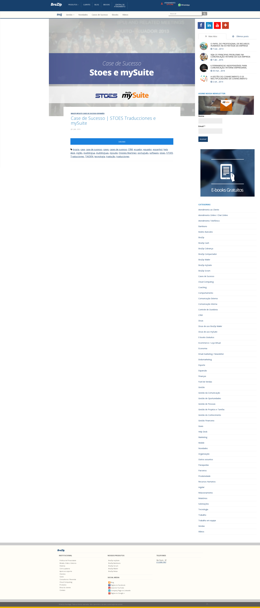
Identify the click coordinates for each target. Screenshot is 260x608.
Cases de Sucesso (89, 113)
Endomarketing (205, 359)
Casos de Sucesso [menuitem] (100, 14)
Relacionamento (205, 492)
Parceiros (202, 470)
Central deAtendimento (119, 6)
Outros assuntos (205, 459)
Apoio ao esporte (66, 571)
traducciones (122, 156)
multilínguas (102, 152)
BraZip (201, 237)
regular (201, 487)
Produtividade (204, 476)
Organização (203, 454)
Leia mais (121, 141)
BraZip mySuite (76, 113)
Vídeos (201, 531)
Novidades (203, 448)
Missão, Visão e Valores (68, 563)
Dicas (200, 320)
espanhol (157, 149)
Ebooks (106, 5)
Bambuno (202, 226)
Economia (202, 348)
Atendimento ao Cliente (208, 209)
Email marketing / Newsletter (211, 354)
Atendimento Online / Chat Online (213, 215)
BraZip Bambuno (114, 563)
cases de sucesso (118, 149)
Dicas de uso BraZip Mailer (210, 326)
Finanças (202, 376)
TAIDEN (89, 156)
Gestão (201, 387)
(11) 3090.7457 (161, 562)
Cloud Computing (206, 282)
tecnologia (99, 156)
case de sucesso (94, 149)
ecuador (138, 149)
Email (201, 126)
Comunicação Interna (207, 304)
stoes (162, 152)
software (154, 152)
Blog (97, 5)
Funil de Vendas (205, 381)
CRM (130, 149)
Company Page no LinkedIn (120, 590)
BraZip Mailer (204, 259)
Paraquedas (203, 465)
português (143, 152)
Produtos (63, 585)
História (62, 566)
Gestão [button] (69, 14)
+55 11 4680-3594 (199, 5)
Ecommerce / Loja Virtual (209, 343)
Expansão (101, 113)
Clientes (86, 5)
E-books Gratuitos (206, 337)
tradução (110, 156)
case (82, 149)
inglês (79, 152)
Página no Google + (117, 593)
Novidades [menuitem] (83, 14)
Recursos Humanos (207, 481)
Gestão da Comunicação (209, 393)
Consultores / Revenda (68, 579)
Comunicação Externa (208, 298)
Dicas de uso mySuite (207, 331)
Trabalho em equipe (207, 520)
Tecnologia (203, 509)
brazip (76, 149)
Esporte (201, 365)
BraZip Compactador (207, 254)
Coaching (202, 287)
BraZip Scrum (204, 270)
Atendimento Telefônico (209, 220)
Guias (200, 426)
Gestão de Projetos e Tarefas (211, 409)
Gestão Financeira (206, 420)
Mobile (201, 442)
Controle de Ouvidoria (208, 309)
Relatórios (202, 498)
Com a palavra (65, 569)
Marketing (202, 437)
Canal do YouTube (117, 588)
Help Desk (202, 431)
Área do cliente (65, 587)
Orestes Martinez (127, 152)
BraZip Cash (203, 243)
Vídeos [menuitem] (125, 14)
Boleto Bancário (205, 232)
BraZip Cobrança (205, 248)
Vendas (201, 526)
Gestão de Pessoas (206, 404)
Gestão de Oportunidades (209, 398)
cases (106, 149)
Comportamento (205, 293)
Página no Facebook (117, 585)
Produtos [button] (73, 5)
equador (147, 149)
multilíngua (89, 152)
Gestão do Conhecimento (209, 415)
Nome (201, 116)
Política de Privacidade (68, 560)
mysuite (114, 152)
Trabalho (202, 515)
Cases (62, 577)
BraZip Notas (113, 571)
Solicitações (203, 504)
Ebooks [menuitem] (115, 14)
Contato (62, 590)
